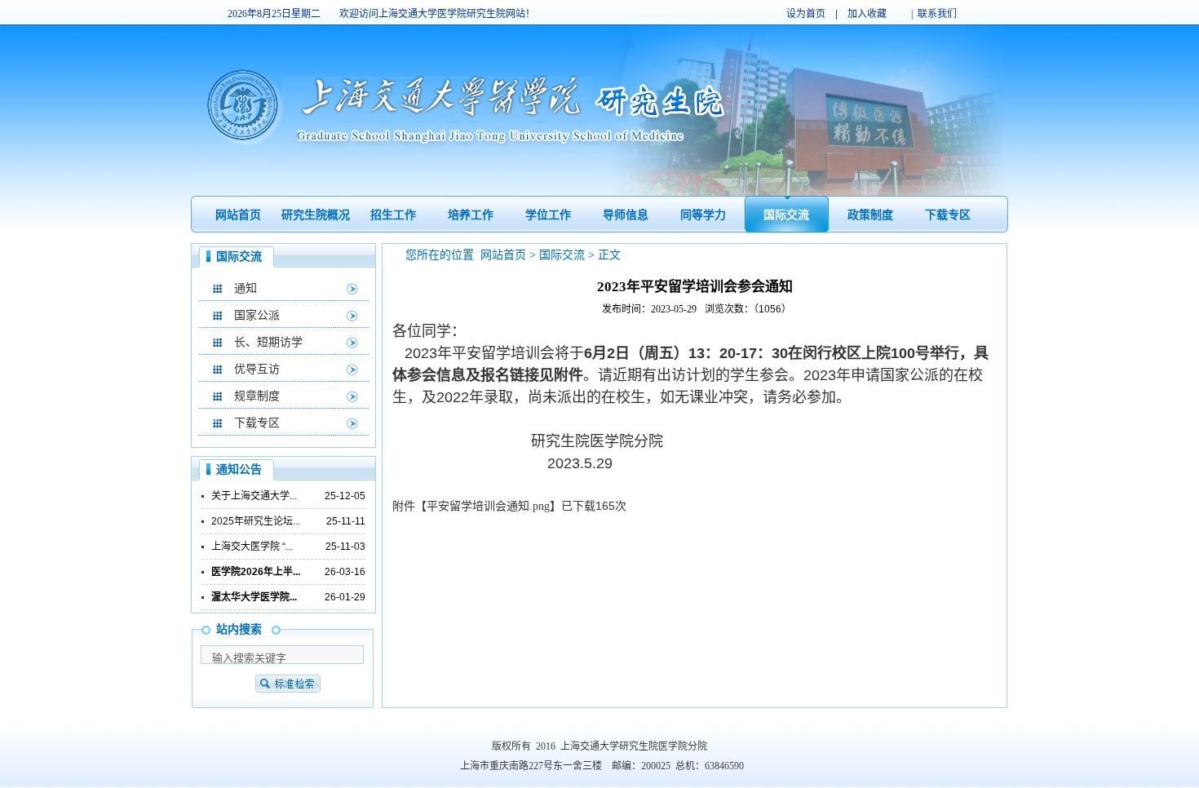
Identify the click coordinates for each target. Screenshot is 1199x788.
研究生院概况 (315, 215)
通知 (245, 288)
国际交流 (786, 215)
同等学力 (703, 215)
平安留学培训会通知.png (488, 506)
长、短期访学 (268, 342)
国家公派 (257, 315)
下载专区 (948, 215)
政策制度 (870, 215)
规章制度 (257, 396)
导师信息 (625, 215)
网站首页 (238, 215)
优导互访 (257, 369)
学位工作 (548, 215)
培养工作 (470, 215)
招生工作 (393, 215)
